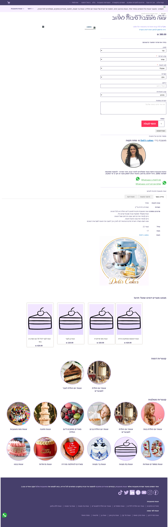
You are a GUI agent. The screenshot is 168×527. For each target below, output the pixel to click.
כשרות (164, 74)
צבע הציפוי (162, 56)
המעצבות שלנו (42, 486)
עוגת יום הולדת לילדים (135, 506)
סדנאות (95, 515)
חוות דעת (131, 197)
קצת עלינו (160, 2)
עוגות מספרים (119, 506)
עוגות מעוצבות (121, 486)
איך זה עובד (150, 2)
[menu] (84, 12)
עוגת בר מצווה (69, 506)
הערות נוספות (161, 100)
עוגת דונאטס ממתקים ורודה (128, 339)
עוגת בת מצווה (83, 506)
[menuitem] (101, 8)
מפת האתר (85, 515)
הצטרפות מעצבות (103, 2)
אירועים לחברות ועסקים (135, 2)
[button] (73, 2)
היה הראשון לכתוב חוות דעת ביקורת (152, 29)
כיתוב (164, 83)
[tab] (159, 197)
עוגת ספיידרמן (153, 515)
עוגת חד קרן (126, 515)
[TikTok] (120, 494)
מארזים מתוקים (102, 486)
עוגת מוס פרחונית (100, 339)
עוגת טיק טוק (114, 515)
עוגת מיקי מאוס (139, 515)
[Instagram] (149, 494)
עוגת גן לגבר (70, 339)
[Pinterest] (138, 494)
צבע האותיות (161, 91)
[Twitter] (126, 494)
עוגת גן (103, 515)
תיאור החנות (145, 197)
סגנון (164, 47)
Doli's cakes (146, 140)
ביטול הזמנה (85, 2)
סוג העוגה (162, 65)
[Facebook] (155, 494)
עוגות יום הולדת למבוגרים (101, 506)
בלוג (93, 2)
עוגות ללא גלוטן (55, 506)
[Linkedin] (132, 494)
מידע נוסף (160, 197)
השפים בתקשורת (118, 2)
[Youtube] (144, 494)
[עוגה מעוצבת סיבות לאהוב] (90, 28)
